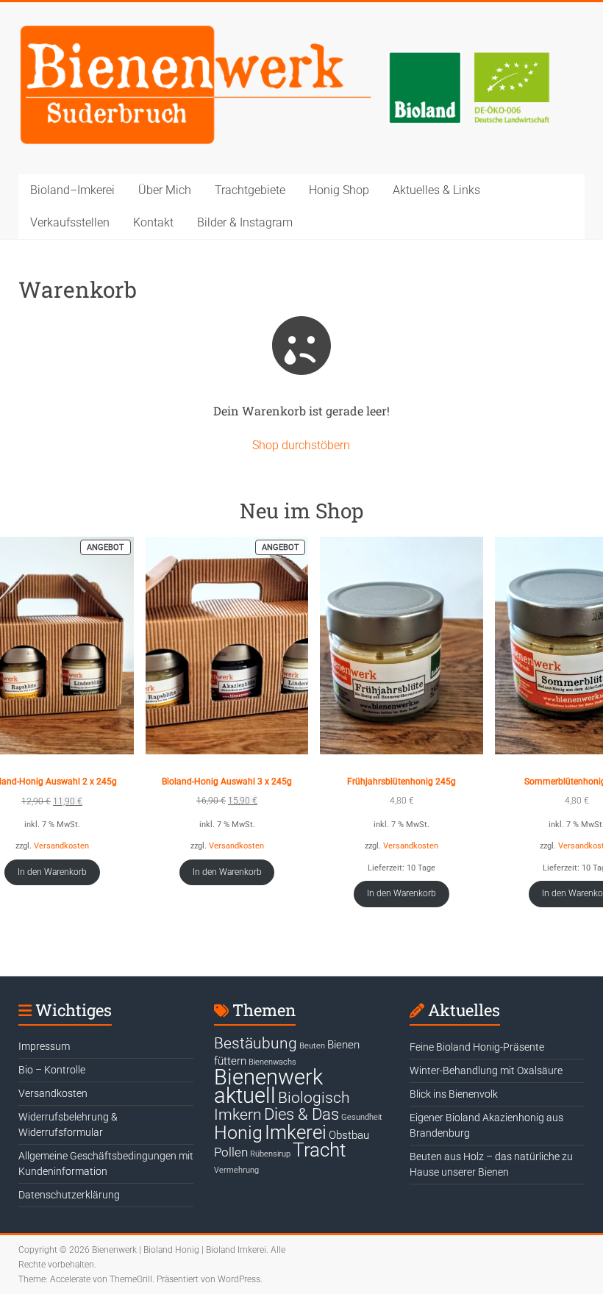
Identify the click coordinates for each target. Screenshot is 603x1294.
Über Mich (164, 190)
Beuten (312, 1046)
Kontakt (153, 222)
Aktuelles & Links (436, 190)
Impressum (44, 1046)
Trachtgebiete (250, 190)
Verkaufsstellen (70, 222)
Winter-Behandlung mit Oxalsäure (486, 1070)
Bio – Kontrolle (51, 1070)
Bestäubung (255, 1043)
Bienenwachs (272, 1062)
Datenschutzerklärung (69, 1195)
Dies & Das (301, 1113)
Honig (238, 1132)
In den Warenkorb (52, 872)
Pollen (231, 1152)
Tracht (319, 1150)
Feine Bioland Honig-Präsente (477, 1047)
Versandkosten (61, 846)
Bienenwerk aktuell (268, 1086)
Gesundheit (361, 1117)
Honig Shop (339, 190)
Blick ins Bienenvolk (454, 1094)
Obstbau (349, 1135)
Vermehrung (236, 1170)
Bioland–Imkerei (72, 190)
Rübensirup (270, 1154)
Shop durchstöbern (301, 445)
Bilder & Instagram (245, 222)
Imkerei (296, 1132)
